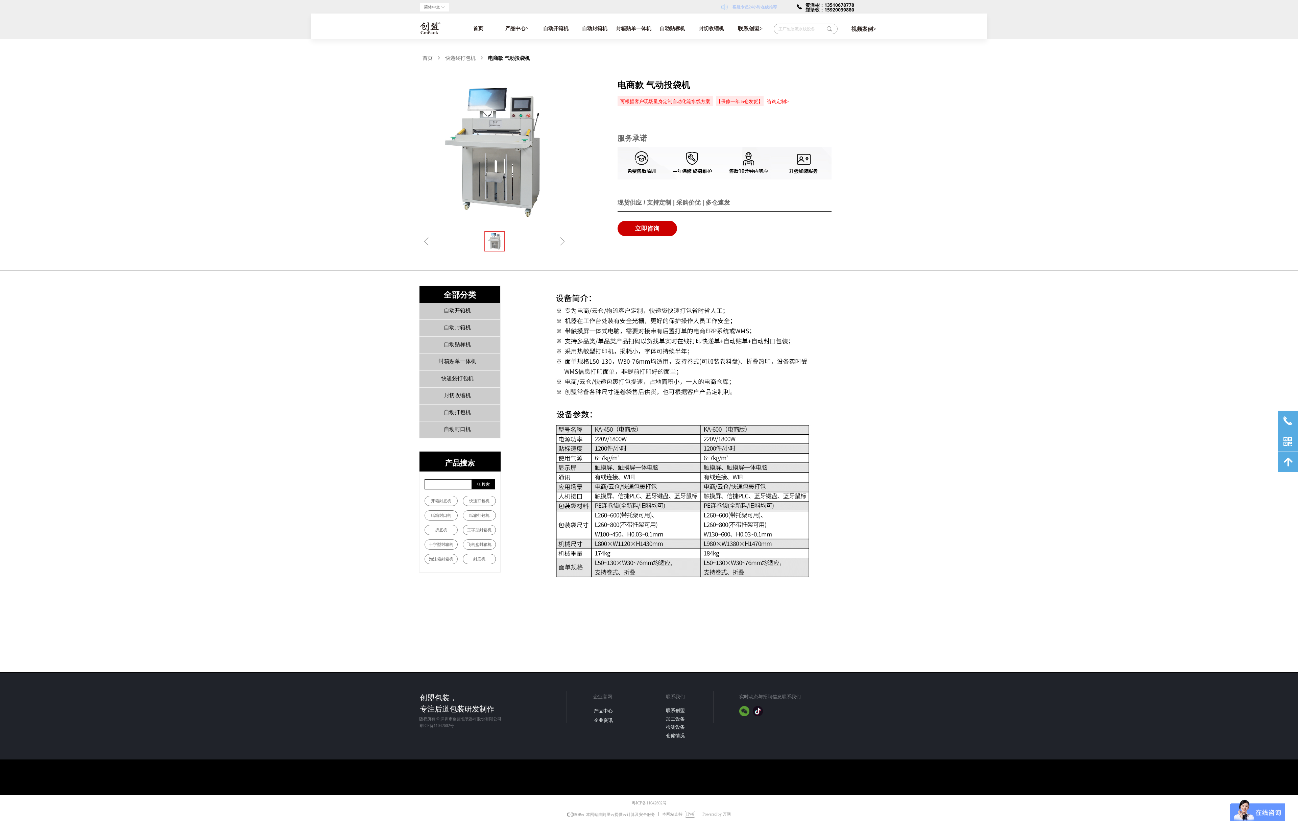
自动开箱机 (556, 28)
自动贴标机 (672, 28)
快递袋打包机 (460, 58)
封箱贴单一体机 (633, 28)
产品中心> (517, 28)
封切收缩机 (711, 28)
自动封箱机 (594, 28)
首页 (478, 28)
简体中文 (432, 7)
